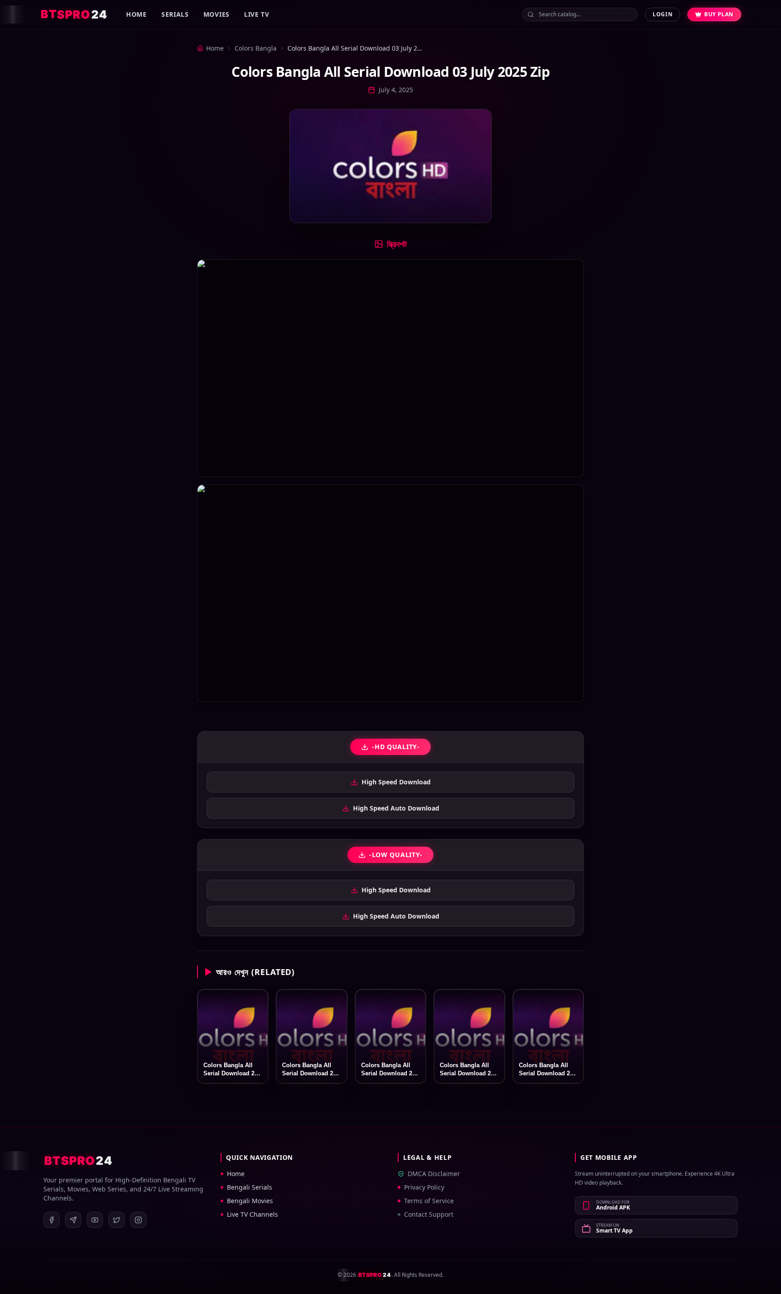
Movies (216, 14)
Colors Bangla (256, 48)
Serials (175, 14)
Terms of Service (429, 1200)
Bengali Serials (249, 1187)
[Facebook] (51, 1220)
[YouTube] (95, 1220)
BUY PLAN (719, 14)
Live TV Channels (252, 1214)
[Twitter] (116, 1220)
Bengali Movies (250, 1200)
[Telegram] (73, 1220)
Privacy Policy (424, 1187)
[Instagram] (138, 1220)
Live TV (256, 14)
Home (136, 14)
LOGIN (663, 14)
